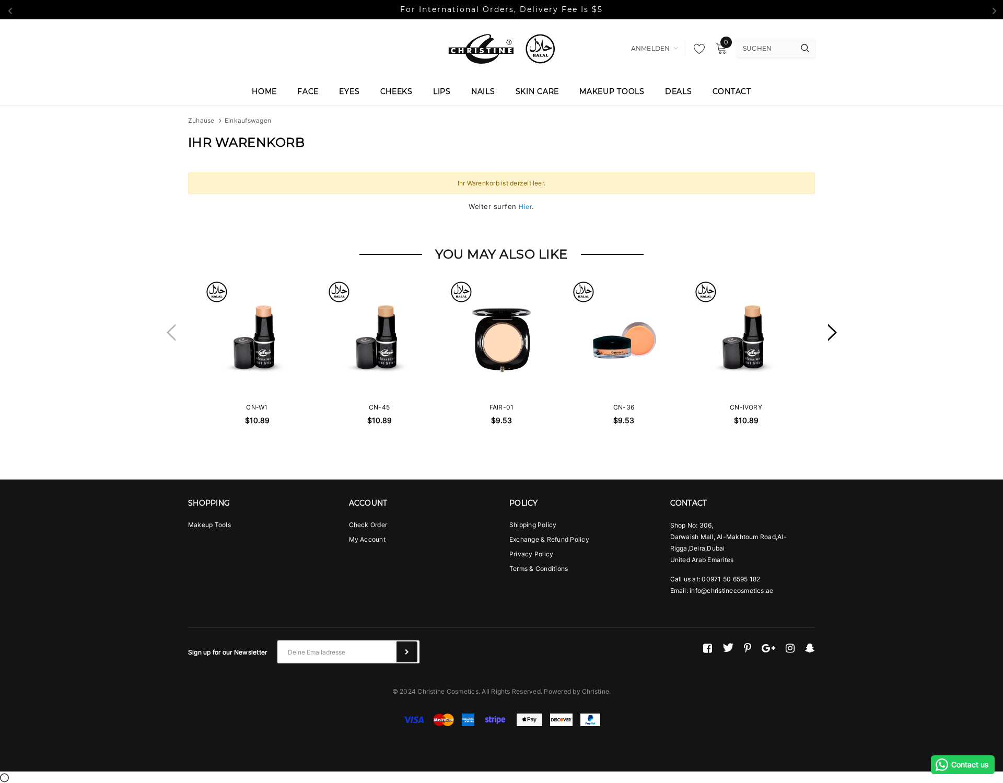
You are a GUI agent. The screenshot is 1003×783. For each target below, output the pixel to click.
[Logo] (501, 47)
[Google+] (768, 647)
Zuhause (201, 120)
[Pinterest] (747, 647)
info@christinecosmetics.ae (731, 590)
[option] (257, 379)
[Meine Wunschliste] (696, 48)
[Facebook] (707, 647)
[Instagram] (790, 647)
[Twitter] (727, 647)
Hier (525, 207)
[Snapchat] (810, 647)
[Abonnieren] (406, 651)
